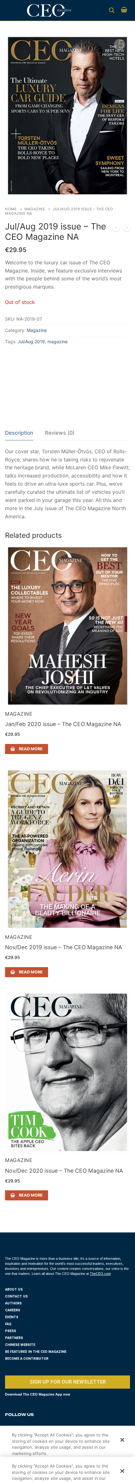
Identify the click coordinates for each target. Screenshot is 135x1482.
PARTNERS (14, 1338)
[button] (119, 44)
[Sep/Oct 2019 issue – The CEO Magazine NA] (127, 229)
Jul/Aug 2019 (31, 341)
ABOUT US (14, 1289)
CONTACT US (16, 1296)
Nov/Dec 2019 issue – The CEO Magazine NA (63, 947)
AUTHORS (13, 1303)
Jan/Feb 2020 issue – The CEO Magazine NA (63, 724)
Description (19, 433)
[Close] (122, 1440)
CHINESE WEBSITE (20, 1345)
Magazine (34, 209)
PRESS (10, 1331)
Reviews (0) (59, 433)
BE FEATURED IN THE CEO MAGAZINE (35, 1352)
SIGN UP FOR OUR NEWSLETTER (68, 1382)
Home (11, 209)
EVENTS (11, 1317)
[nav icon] (14, 10)
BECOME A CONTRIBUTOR (26, 1359)
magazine (57, 341)
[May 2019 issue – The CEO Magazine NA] (116, 229)
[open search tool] (112, 10)
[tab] (19, 433)
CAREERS (12, 1310)
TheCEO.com (100, 1273)
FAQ (8, 1324)
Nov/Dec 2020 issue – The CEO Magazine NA (64, 1170)
